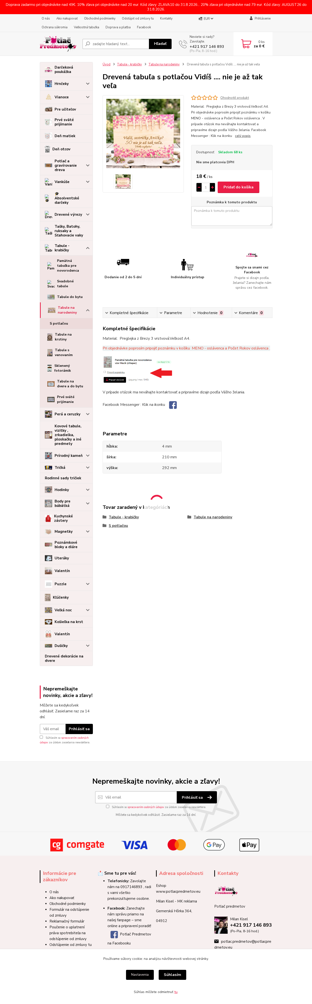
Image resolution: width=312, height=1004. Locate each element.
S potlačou (59, 323)
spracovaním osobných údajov (145, 807)
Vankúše (62, 181)
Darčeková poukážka (64, 69)
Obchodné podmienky (100, 18)
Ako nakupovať (67, 18)
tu (175, 992)
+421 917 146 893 (207, 46)
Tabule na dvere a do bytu (70, 384)
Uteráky (62, 558)
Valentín (62, 570)
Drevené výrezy (68, 214)
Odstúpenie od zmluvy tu (70, 944)
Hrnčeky (62, 83)
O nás (46, 18)
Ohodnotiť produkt (234, 97)
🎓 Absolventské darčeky (67, 198)
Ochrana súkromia (55, 27)
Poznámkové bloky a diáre (66, 544)
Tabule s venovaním (64, 352)
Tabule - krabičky (62, 248)
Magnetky (64, 531)
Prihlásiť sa (79, 729)
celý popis (243, 135)
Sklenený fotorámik (62, 368)
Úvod (106, 64)
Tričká (60, 467)
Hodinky (62, 489)
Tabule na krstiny (63, 337)
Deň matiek (65, 135)
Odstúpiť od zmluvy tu (138, 18)
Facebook (144, 27)
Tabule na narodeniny (67, 310)
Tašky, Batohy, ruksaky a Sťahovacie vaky (69, 231)
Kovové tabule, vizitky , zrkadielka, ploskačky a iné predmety (68, 435)
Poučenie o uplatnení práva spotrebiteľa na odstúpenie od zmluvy (68, 933)
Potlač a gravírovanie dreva (66, 165)
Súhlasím (172, 974)
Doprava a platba (118, 27)
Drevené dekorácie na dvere (64, 658)
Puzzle (61, 584)
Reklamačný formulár (66, 921)
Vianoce (62, 97)
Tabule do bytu (70, 297)
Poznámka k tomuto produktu (232, 202)
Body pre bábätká (62, 503)
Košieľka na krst (69, 621)
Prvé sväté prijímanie (64, 122)
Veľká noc (63, 610)
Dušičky (61, 645)
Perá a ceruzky (67, 414)
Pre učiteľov (65, 109)
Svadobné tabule (65, 283)
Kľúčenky (61, 597)
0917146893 (131, 886)
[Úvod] (59, 44)
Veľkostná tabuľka (86, 27)
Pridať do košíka (239, 187)
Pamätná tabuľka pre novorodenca (68, 265)
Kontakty (166, 18)
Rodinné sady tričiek (63, 478)
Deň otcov (61, 149)
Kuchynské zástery (63, 518)
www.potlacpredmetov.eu (178, 891)
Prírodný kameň (69, 455)
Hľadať (160, 43)
